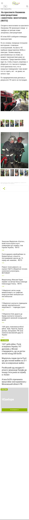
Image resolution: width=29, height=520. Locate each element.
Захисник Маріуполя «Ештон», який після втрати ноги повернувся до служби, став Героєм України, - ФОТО (13, 244)
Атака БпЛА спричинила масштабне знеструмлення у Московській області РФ (14, 381)
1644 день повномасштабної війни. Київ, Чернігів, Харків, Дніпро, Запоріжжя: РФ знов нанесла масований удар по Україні (12, 331)
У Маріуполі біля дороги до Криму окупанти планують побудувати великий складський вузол (14, 317)
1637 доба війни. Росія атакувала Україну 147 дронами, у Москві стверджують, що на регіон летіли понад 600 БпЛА (13, 349)
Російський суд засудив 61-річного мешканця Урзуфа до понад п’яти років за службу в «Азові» (14, 371)
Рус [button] (5, 6)
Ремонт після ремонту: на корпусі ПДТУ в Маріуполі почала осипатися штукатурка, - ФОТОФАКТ (14, 270)
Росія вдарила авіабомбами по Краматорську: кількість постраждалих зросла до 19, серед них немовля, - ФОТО (13, 257)
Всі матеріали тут (14, 409)
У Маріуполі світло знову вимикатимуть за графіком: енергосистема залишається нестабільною (12, 293)
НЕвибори (8, 399)
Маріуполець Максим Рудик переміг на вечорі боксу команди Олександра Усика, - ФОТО (14, 282)
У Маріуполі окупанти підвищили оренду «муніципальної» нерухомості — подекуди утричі (14, 305)
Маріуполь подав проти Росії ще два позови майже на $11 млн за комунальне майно (14, 360)
